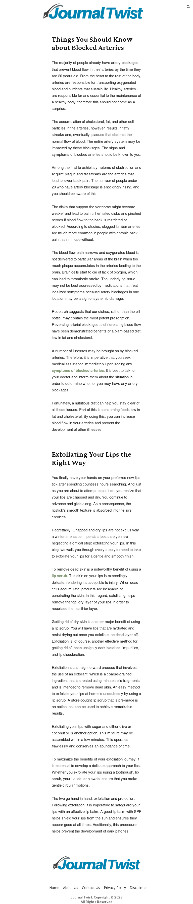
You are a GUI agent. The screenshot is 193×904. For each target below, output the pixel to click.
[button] (188, 6)
